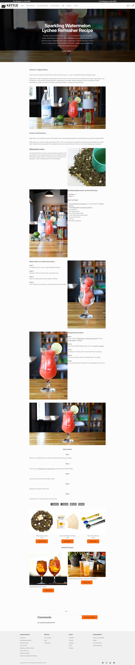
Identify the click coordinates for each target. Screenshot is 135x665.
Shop (22, 5)
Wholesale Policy (24, 643)
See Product (41, 541)
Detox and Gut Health (98, 637)
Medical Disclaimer (25, 653)
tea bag (80, 340)
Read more (48, 590)
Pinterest (71, 648)
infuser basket (72, 340)
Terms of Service (24, 650)
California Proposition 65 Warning (28, 655)
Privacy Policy (23, 645)
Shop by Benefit (30, 5)
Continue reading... (67, 51)
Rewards (69, 5)
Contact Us (23, 637)
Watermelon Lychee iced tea (46, 469)
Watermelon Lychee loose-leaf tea (82, 207)
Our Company (47, 637)
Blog (63, 5)
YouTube (71, 640)
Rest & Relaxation (97, 645)
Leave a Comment (89, 617)
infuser (95, 346)
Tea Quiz (76, 5)
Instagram (71, 643)
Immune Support (97, 643)
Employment (47, 643)
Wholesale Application (25, 640)
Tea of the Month (55, 5)
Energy (95, 640)
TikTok (70, 645)
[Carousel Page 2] (67, 611)
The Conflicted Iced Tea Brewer (77, 204)
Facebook (71, 637)
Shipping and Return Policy (27, 648)
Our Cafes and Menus (42, 5)
